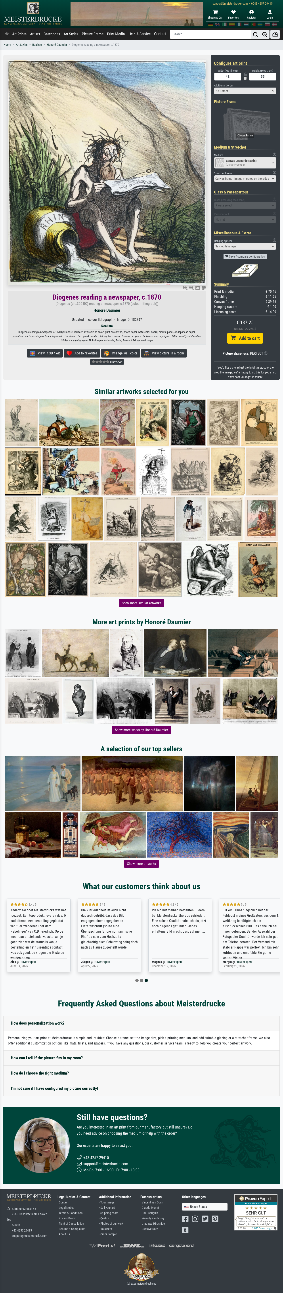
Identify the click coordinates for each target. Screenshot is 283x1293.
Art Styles (71, 34)
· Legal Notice (65, 1208)
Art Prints (19, 34)
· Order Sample (108, 1234)
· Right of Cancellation (70, 1224)
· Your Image (107, 1202)
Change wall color (123, 353)
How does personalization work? (38, 1023)
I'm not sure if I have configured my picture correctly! (54, 1088)
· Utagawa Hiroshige (152, 1224)
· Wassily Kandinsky (152, 1218)
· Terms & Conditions (69, 1213)
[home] (6, 34)
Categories (52, 34)
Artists (35, 34)
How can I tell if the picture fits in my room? (47, 1057)
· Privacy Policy (66, 1218)
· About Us (63, 1234)
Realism (37, 45)
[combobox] (245, 91)
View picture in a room (166, 353)
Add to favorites (84, 353)
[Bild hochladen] (275, 34)
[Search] (255, 34)
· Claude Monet (149, 1208)
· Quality (104, 1218)
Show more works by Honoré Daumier (141, 730)
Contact (160, 34)
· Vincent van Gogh (151, 1202)
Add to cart (248, 338)
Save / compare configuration (246, 256)
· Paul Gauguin (149, 1213)
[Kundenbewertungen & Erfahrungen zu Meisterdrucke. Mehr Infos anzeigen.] (255, 1212)
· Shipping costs (108, 1213)
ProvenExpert (28, 962)
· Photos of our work (111, 1224)
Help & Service (139, 34)
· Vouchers (105, 1229)
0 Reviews (115, 362)
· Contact (62, 1202)
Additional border (223, 85)
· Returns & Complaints (71, 1229)
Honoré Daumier (57, 45)
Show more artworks (141, 864)
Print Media (116, 34)
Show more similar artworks (141, 603)
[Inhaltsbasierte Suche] (265, 34)
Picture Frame (92, 34)
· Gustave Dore (149, 1229)
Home (7, 45)
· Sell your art (107, 1208)
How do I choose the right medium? (40, 1073)
